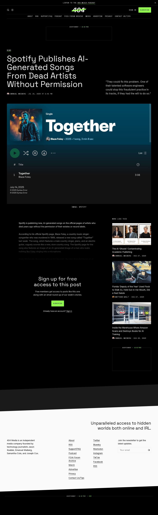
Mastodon (98, 449)
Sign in (132, 10)
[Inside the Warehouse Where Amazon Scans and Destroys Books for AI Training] (131, 313)
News (9, 50)
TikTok (96, 457)
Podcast (58, 16)
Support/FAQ (46, 16)
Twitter (96, 440)
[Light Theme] (12, 10)
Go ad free (85, 27)
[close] (155, 3)
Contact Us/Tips (122, 16)
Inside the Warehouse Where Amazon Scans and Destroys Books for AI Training (130, 330)
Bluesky (97, 444)
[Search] (8, 10)
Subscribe (144, 10)
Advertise (98, 16)
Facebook (98, 462)
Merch (88, 16)
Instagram (98, 453)
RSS (36, 16)
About (30, 16)
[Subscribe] (149, 450)
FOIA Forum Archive (73, 16)
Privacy (108, 16)
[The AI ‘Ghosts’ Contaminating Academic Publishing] (131, 234)
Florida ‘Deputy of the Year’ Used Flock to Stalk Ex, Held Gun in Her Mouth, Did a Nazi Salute (131, 289)
